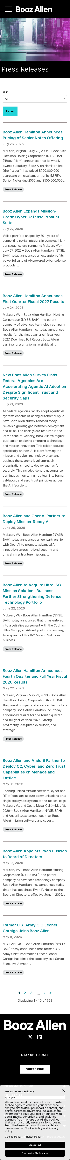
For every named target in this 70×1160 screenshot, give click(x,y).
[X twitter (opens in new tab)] (30, 1037)
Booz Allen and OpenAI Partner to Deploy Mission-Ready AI (34, 519)
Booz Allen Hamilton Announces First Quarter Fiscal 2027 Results (33, 299)
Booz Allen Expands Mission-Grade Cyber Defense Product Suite (31, 217)
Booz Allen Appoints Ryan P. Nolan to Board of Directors (35, 854)
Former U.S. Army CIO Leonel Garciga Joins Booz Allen (30, 928)
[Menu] (8, 9)
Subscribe (35, 1069)
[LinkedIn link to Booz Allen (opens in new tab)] (39, 1037)
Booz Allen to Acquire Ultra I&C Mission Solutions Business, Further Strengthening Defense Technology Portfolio (32, 594)
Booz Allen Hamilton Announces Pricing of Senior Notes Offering (33, 135)
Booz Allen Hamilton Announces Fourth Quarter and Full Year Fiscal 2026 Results (35, 676)
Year (5, 92)
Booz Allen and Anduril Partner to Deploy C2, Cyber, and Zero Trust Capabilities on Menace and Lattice (34, 769)
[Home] (34, 9)
